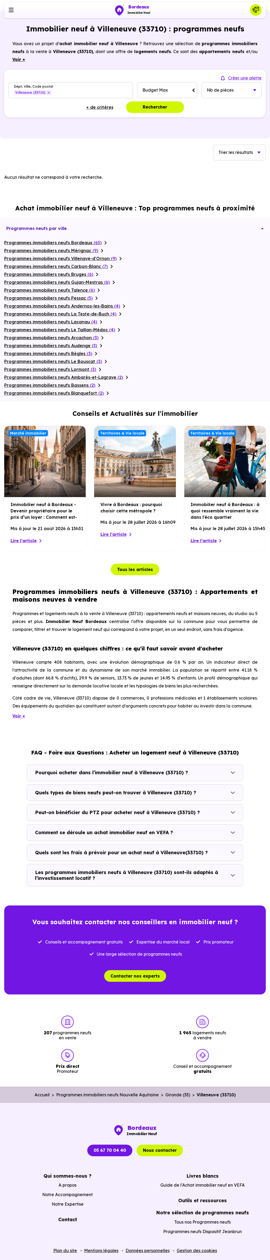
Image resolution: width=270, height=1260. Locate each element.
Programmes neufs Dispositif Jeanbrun (202, 1231)
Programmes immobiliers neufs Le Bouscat (53, 361)
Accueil (42, 1094)
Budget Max (155, 90)
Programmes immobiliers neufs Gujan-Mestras (57, 282)
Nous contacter (160, 1150)
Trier (235, 152)
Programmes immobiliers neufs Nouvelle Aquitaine (107, 1094)
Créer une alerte (245, 78)
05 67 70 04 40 (110, 1150)
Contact (67, 1219)
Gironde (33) (177, 1094)
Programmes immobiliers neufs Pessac (48, 298)
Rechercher (155, 107)
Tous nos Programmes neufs (202, 1222)
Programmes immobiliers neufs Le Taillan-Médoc (59, 329)
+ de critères (99, 107)
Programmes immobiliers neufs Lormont (50, 369)
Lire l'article (24, 540)
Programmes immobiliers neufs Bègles (48, 353)
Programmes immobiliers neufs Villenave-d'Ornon (60, 258)
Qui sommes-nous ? (67, 1176)
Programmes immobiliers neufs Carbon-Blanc (56, 266)
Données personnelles (148, 1250)
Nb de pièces (220, 90)
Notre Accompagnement (67, 1194)
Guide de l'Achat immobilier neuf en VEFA (202, 1185)
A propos (67, 1185)
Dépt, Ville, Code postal (33, 86)
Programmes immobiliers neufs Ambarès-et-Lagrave (63, 377)
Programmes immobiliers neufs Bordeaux (53, 242)
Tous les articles (135, 569)
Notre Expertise (68, 1204)
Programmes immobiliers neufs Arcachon (51, 337)
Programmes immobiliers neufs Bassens (49, 385)
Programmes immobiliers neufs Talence (49, 290)
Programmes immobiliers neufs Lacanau (50, 321)
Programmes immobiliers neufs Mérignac (51, 250)
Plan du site (65, 1250)
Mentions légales (101, 1250)
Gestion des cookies (197, 1250)
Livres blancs (202, 1176)
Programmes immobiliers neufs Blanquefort (54, 393)
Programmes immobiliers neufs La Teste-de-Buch (60, 314)
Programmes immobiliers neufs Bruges (48, 274)
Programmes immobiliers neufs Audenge (50, 345)
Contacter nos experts (135, 976)
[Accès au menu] (11, 10)
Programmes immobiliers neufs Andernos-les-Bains (62, 306)
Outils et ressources (202, 1200)
